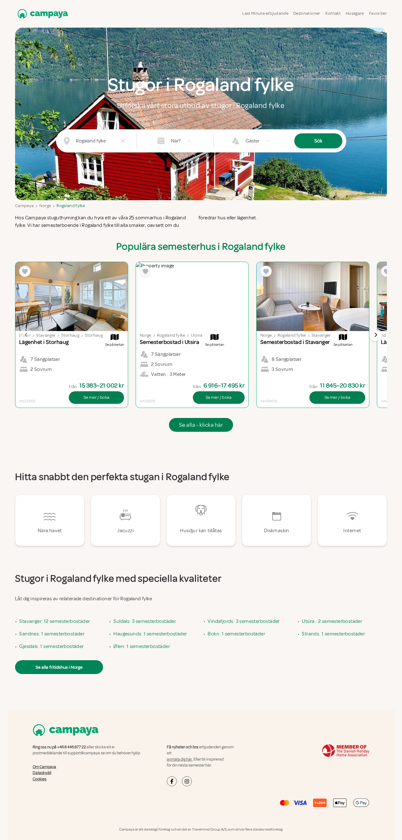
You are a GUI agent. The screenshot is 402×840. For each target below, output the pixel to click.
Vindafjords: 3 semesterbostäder (244, 621)
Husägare (355, 13)
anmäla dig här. (180, 759)
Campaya (24, 205)
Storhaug (70, 335)
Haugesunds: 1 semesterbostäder (150, 634)
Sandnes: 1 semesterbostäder (51, 634)
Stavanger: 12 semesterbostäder (54, 621)
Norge (45, 205)
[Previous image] (26, 335)
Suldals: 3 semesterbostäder (144, 621)
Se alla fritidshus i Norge (59, 667)
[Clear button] (123, 141)
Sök (318, 141)
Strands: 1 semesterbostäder (333, 634)
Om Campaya (44, 766)
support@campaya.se (86, 753)
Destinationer (306, 13)
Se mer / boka (97, 397)
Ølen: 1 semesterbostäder (141, 646)
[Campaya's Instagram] (187, 781)
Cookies (39, 779)
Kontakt (333, 13)
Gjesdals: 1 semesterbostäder (51, 646)
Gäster (252, 141)
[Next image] (375, 335)
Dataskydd (42, 772)
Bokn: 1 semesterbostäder (236, 634)
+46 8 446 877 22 (71, 747)
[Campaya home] (41, 13)
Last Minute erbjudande (265, 13)
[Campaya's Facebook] (172, 781)
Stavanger (46, 335)
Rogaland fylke (71, 205)
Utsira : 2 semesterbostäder (332, 621)
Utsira (197, 335)
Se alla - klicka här (201, 424)
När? (176, 141)
